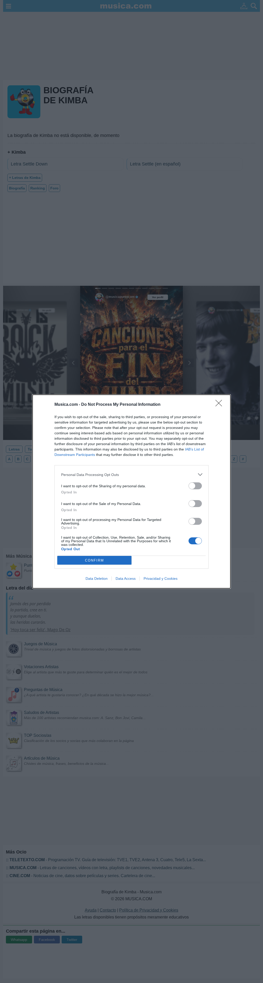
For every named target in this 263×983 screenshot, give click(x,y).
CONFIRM (94, 560)
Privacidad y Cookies (160, 578)
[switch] (195, 485)
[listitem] (131, 474)
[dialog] (131, 491)
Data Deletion (97, 578)
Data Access (126, 578)
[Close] (220, 405)
